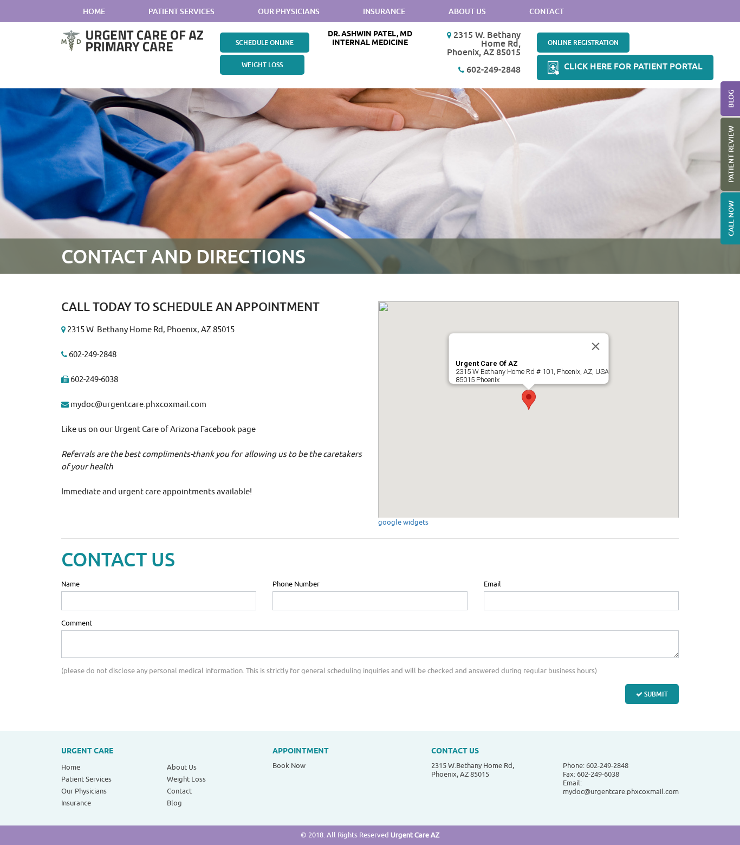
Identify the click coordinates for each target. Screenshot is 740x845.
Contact (546, 11)
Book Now (289, 765)
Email (492, 584)
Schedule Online (265, 42)
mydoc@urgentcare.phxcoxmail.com (138, 404)
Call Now (730, 218)
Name (70, 584)
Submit (655, 694)
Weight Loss (262, 65)
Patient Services (181, 11)
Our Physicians (289, 11)
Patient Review (730, 154)
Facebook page (228, 429)
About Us (467, 11)
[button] (529, 400)
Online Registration (583, 42)
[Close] (595, 346)
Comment (76, 623)
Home (94, 11)
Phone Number (296, 584)
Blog (730, 98)
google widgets (403, 522)
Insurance (384, 11)
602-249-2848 (492, 69)
